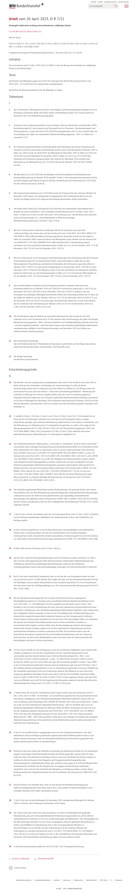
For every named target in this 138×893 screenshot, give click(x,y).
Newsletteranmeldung (24, 880)
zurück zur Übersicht (20, 858)
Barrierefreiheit (91, 880)
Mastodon (118, 880)
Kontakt (93, 2)
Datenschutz (78, 880)
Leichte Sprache (123, 2)
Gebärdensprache (110, 2)
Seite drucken (20, 867)
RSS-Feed (103, 880)
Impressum (67, 880)
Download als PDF (45, 858)
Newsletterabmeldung (43, 880)
